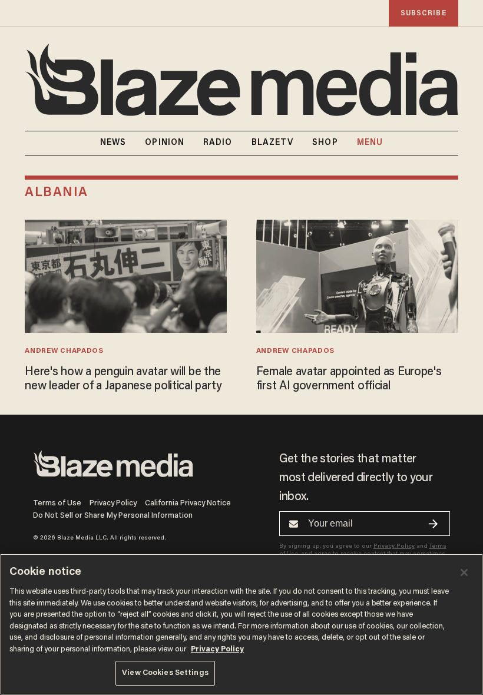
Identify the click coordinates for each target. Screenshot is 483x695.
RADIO (218, 143)
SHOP (325, 143)
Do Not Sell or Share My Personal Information (113, 515)
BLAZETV (273, 143)
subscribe (423, 13)
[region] (241, 624)
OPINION (164, 143)
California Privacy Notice (188, 503)
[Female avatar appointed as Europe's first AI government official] (357, 274)
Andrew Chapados (64, 351)
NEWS (113, 143)
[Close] (464, 572)
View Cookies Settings (165, 673)
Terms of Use (57, 503)
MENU (370, 143)
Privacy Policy (113, 503)
